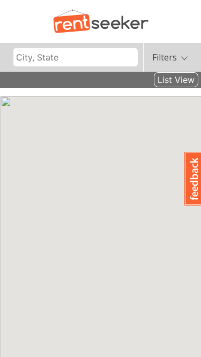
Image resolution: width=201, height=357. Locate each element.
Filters (164, 57)
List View (176, 79)
